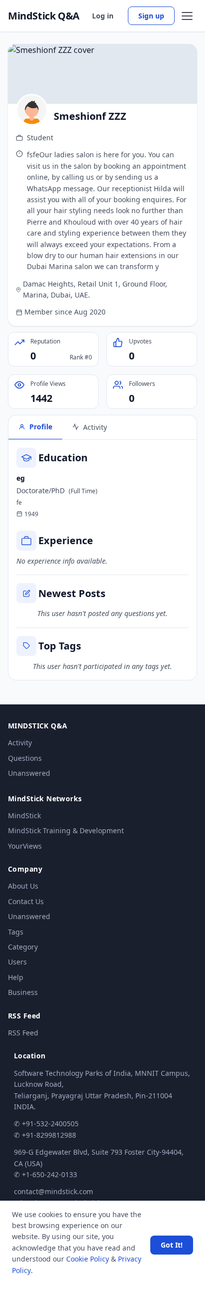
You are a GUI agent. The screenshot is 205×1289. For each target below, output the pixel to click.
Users (17, 962)
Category (23, 947)
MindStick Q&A (44, 16)
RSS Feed (23, 1032)
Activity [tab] (95, 427)
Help (15, 977)
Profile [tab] (40, 426)
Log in (102, 15)
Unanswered (29, 773)
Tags (15, 932)
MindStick (24, 815)
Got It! (172, 1245)
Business (23, 992)
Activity (20, 742)
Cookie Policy (87, 1259)
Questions (25, 758)
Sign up (151, 15)
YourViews (25, 846)
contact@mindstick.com (53, 1191)
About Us (23, 886)
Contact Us (26, 901)
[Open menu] (187, 16)
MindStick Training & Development (66, 830)
